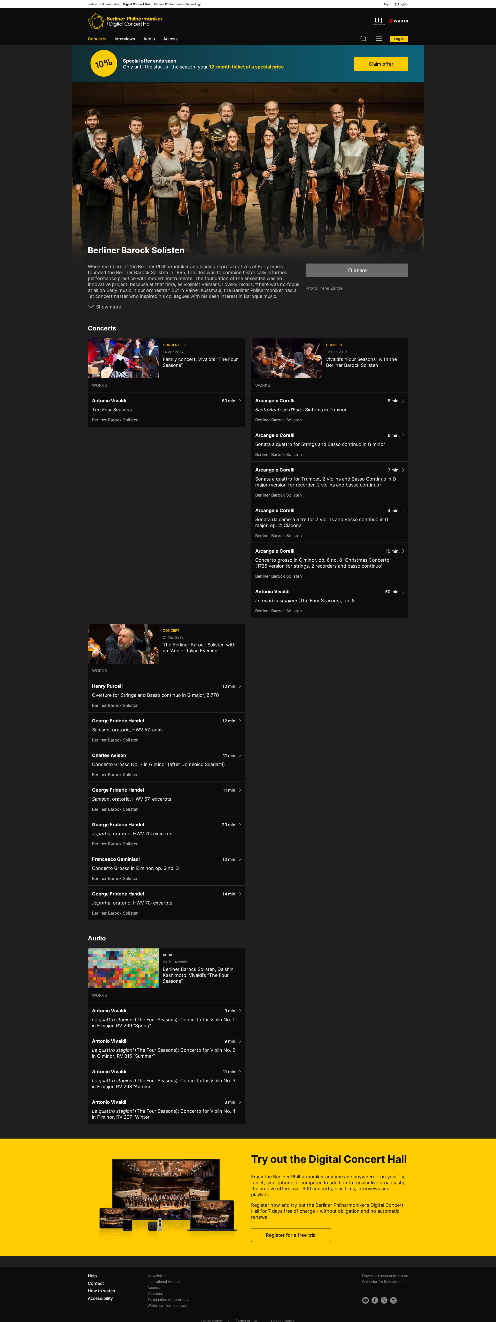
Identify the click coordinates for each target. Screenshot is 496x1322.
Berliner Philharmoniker (103, 4)
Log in (399, 39)
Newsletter (157, 1275)
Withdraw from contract (168, 1305)
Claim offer (381, 64)
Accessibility (100, 1298)
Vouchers (155, 1293)
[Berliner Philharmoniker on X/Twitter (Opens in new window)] (384, 1300)
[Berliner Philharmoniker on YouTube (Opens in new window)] (365, 1300)
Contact (96, 1283)
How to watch (101, 1290)
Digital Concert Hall (136, 4)
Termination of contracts (168, 1299)
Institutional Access (164, 1281)
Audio (149, 38)
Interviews (125, 38)
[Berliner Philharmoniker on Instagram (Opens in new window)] (393, 1300)
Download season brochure (385, 1275)
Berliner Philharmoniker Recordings (178, 4)
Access (170, 38)
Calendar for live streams (383, 1281)
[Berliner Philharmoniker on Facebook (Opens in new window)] (374, 1300)
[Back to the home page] (125, 21)
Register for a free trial (291, 1235)
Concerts (97, 38)
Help (386, 4)
